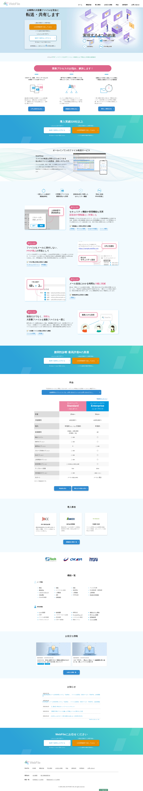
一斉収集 (40, 333)
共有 (74, 587)
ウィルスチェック (78, 615)
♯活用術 (47, 663)
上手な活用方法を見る (36, 109)
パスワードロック (44, 592)
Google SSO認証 (92, 228)
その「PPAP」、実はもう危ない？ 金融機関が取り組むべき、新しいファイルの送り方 (89, 660)
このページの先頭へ (103, 790)
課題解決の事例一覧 (71, 542)
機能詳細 (88, 5)
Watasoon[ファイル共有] (53, 779)
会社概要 (35, 775)
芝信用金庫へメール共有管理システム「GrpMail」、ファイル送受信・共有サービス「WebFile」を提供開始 (71, 701)
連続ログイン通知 (94, 612)
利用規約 (81, 768)
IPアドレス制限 (94, 615)
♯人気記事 (40, 663)
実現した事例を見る (106, 108)
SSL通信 (41, 595)
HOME (34, 768)
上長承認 (71, 228)
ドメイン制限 (103, 228)
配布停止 (41, 590)
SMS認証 (43, 264)
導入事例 (97, 5)
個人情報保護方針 (45, 775)
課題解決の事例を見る (71, 109)
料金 (117, 5)
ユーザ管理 (42, 612)
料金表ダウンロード (101, 398)
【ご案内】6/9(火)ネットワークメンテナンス (63, 706)
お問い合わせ (135, 5)
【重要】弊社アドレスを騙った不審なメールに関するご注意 (67, 711)
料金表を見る (62, 488)
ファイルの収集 (31, 333)
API (57, 595)
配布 (40, 587)
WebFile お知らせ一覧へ (94, 719)
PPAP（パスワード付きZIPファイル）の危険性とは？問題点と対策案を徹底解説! (74, 57)
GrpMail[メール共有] (38, 779)
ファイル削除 (93, 619)
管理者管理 (93, 617)
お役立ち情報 (108, 5)
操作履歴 (58, 612)
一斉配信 (71, 297)
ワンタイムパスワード (33, 264)
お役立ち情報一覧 (71, 672)
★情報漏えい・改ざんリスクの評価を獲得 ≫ (43, 46)
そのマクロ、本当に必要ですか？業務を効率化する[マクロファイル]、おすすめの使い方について (53, 660)
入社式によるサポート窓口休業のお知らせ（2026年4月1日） (67, 716)
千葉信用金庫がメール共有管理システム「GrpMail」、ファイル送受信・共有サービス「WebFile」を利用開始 (71, 695)
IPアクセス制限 (81, 228)
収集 (57, 587)
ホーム (80, 5)
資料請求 (125, 5)
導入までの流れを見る (80, 488)
